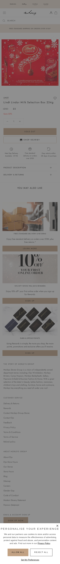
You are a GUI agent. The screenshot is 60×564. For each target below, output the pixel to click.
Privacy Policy (44, 543)
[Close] (57, 525)
